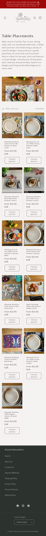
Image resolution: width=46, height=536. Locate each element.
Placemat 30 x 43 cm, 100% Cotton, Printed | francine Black (11, 252)
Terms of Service (11, 490)
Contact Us (9, 467)
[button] (5, 18)
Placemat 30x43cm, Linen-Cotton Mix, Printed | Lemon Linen (11, 145)
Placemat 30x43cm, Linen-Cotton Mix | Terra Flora (11, 306)
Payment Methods (12, 473)
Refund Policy (10, 495)
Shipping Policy (11, 478)
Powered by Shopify (32, 531)
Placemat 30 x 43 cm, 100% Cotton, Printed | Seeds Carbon (33, 360)
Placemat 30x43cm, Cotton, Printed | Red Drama (11, 359)
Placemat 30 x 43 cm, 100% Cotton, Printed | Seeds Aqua (33, 145)
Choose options (12, 160)
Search (8, 456)
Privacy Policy (10, 484)
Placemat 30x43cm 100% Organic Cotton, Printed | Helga (11, 415)
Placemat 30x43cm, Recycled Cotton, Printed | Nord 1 (11, 199)
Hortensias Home (19, 531)
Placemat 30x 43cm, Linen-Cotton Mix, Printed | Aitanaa (33, 252)
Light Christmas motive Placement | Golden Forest (33, 306)
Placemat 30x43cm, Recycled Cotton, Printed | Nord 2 (33, 199)
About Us (8, 462)
